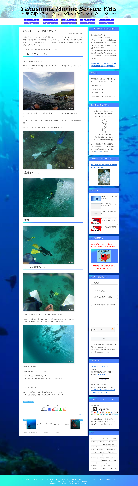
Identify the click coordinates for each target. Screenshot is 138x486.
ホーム (25, 479)
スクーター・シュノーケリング (47, 479)
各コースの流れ (76, 481)
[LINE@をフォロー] (60, 409)
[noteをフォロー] (56, 409)
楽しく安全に (99, 151)
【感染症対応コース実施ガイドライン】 (104, 63)
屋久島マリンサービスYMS (99, 367)
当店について (85, 481)
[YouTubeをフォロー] (53, 409)
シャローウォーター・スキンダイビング (66, 479)
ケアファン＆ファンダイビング (95, 479)
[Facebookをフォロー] (45, 409)
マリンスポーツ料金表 (55, 481)
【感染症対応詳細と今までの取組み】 (103, 66)
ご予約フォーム (66, 481)
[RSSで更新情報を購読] (64, 409)
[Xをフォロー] (42, 409)
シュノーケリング (32, 479)
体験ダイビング (82, 479)
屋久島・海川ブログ (29, 401)
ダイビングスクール (110, 479)
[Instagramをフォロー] (49, 409)
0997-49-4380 (100, 374)
